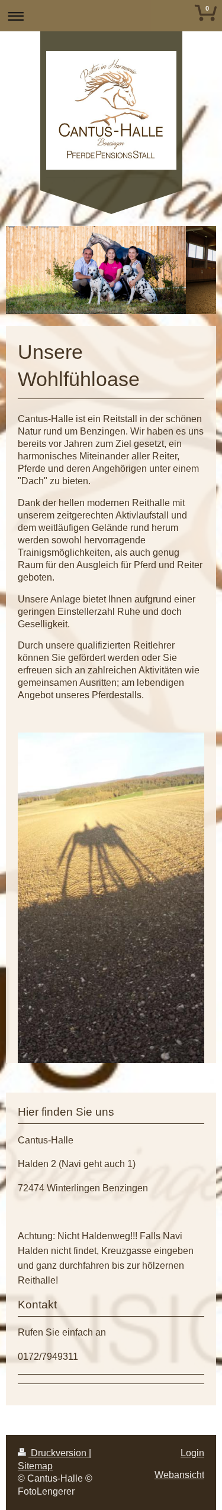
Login (192, 1453)
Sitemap (35, 1466)
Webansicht (179, 1475)
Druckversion (58, 1453)
